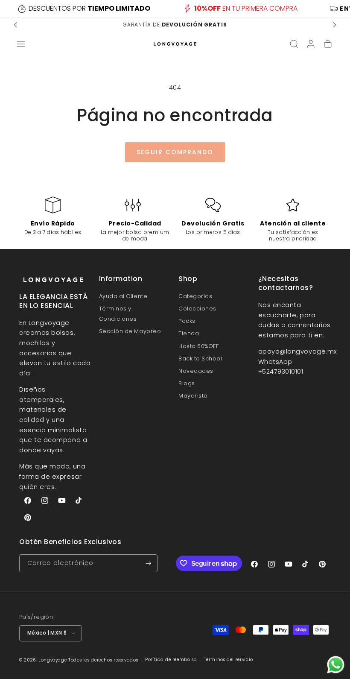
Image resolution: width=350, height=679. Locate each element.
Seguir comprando (175, 152)
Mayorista (193, 395)
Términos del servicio (228, 659)
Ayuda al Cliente (123, 296)
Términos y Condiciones (118, 313)
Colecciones (197, 308)
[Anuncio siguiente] (334, 25)
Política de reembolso (170, 659)
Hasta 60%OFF (198, 346)
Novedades (195, 371)
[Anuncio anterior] (15, 25)
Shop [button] (187, 279)
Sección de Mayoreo (130, 331)
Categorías (195, 296)
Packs (186, 321)
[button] (20, 44)
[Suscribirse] (148, 563)
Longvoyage (52, 660)
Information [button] (121, 279)
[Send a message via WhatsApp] (336, 665)
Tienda (188, 333)
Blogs (186, 383)
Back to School (200, 358)
